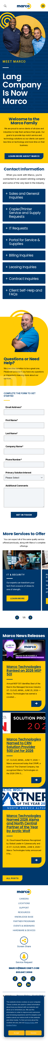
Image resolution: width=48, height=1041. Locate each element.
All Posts (12, 878)
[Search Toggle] (5, 6)
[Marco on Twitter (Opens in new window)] (24, 978)
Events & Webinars (24, 926)
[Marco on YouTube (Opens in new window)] (19, 984)
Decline (33, 1033)
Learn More (17, 598)
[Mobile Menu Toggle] (42, 5)
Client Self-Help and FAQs (25, 292)
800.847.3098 (24, 972)
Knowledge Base (24, 917)
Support (24, 907)
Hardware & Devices (24, 930)
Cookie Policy (11, 1025)
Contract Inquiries (24, 278)
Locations (24, 903)
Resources (24, 912)
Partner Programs (24, 921)
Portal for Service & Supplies (24, 242)
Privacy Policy (30, 1023)
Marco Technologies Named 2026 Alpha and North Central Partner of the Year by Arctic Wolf (24, 823)
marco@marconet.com (24, 968)
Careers (24, 899)
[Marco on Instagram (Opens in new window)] (32, 978)
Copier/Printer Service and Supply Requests (25, 213)
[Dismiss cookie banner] (41, 998)
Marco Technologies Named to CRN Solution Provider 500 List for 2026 (24, 745)
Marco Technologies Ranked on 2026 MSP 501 (24, 670)
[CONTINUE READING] (36, 704)
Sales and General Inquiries (24, 195)
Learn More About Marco (24, 156)
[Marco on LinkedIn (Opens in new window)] (28, 984)
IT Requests (18, 228)
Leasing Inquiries (22, 267)
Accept (16, 1033)
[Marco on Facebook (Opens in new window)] (15, 978)
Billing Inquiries (21, 255)
